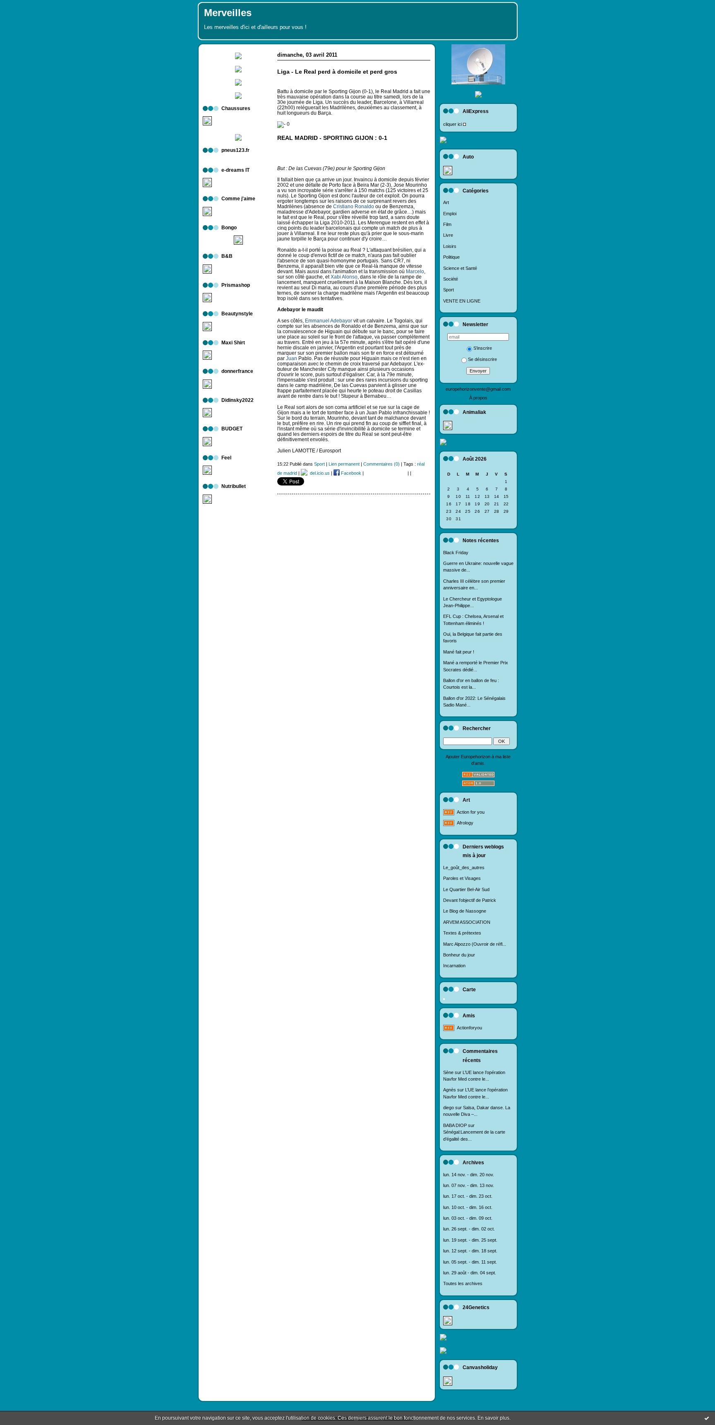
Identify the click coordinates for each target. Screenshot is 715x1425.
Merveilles (228, 12)
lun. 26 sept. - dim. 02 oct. (469, 1228)
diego (448, 1107)
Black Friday (455, 552)
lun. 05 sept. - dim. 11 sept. (470, 1261)
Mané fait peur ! (458, 651)
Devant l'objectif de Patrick (469, 900)
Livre (448, 235)
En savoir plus (493, 1418)
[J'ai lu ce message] (706, 1418)
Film (447, 224)
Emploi (449, 213)
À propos (478, 397)
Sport (448, 289)
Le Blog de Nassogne (464, 910)
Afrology (465, 822)
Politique (451, 257)
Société (450, 278)
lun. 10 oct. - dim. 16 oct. (467, 1207)
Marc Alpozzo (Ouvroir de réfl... (474, 944)
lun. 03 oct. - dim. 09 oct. (467, 1218)
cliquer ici (452, 124)
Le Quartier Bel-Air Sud (466, 889)
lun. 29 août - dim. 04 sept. (469, 1272)
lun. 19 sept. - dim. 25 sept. (470, 1240)
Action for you (471, 812)
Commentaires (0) (381, 463)
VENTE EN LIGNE (461, 300)
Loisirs (449, 246)
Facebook (350, 473)
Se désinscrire (482, 359)
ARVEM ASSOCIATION (466, 922)
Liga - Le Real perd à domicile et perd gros (337, 72)
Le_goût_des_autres (464, 867)
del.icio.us (318, 473)
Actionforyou (469, 1027)
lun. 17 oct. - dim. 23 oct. (467, 1196)
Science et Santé (460, 268)
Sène (448, 1072)
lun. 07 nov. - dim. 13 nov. (468, 1185)
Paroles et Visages (462, 878)
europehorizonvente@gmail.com (478, 389)
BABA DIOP (455, 1125)
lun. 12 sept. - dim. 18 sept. (470, 1250)
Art (446, 202)
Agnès (449, 1089)
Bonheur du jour (459, 954)
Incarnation (454, 965)
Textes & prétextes (462, 932)
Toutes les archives (462, 1283)
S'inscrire (482, 348)
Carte (469, 989)
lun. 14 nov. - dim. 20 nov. (468, 1174)
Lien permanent (344, 463)
